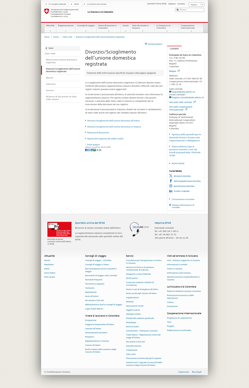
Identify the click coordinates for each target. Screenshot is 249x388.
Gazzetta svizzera (133, 346)
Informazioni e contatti (177, 264)
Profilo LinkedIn (182, 191)
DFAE (76, 4)
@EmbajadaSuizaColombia (187, 181)
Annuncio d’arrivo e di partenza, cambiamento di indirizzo (140, 268)
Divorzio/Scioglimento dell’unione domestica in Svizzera (114, 127)
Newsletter (49, 264)
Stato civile (67, 37)
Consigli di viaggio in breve (97, 264)
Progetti (170, 326)
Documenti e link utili (94, 300)
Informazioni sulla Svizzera (179, 273)
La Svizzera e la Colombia (163, 26)
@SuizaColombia (182, 176)
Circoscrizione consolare (183, 199)
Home (46, 37)
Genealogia (131, 322)
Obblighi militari (133, 314)
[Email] (100, 150)
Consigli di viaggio (86, 25)
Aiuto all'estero (92, 296)
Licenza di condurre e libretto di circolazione (140, 283)
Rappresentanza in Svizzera (97, 341)
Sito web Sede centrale (181, 102)
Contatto (173, 48)
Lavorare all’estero (93, 329)
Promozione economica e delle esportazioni (180, 296)
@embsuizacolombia (183, 186)
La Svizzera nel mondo (96, 4)
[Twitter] (89, 150)
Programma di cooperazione (179, 318)
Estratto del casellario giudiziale (140, 318)
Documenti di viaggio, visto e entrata (101, 276)
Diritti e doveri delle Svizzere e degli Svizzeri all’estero (100, 350)
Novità (47, 260)
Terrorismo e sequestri (94, 284)
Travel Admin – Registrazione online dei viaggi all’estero (143, 336)
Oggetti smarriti (133, 310)
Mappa (173, 71)
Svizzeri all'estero (92, 345)
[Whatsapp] (97, 150)
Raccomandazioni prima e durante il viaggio (101, 270)
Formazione (172, 306)
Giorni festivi (178, 163)
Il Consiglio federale (57, 4)
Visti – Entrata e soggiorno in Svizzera (183, 260)
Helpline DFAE (163, 222)
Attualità (50, 25)
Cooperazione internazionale (188, 26)
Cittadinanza (131, 350)
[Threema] (94, 150)
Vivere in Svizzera (174, 269)
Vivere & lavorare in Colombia (107, 26)
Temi (169, 322)
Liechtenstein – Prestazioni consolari (142, 331)
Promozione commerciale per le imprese (143, 358)
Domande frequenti (93, 280)
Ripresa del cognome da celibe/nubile (105, 138)
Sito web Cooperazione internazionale (180, 108)
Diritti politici (132, 278)
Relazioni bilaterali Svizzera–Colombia (184, 291)
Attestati (130, 302)
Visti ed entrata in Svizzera (140, 26)
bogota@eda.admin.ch (183, 91)
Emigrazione (90, 320)
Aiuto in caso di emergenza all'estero (142, 289)
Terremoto (89, 288)
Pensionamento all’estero (96, 333)
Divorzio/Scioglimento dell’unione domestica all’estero (113, 120)
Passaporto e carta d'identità (138, 274)
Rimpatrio (89, 337)
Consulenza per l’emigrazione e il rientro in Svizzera (144, 261)
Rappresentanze (66, 25)
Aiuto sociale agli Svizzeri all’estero (141, 293)
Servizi (126, 25)
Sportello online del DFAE (90, 222)
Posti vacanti (49, 277)
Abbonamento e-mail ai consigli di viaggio (103, 304)
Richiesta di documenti (98, 132)
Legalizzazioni (132, 297)
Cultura (170, 302)
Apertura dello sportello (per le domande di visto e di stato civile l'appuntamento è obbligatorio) (185, 137)
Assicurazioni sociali (135, 306)
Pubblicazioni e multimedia (179, 330)
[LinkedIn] (92, 150)
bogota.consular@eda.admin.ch (188, 97)
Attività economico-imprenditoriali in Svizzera (183, 278)
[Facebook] (86, 150)
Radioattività (90, 292)
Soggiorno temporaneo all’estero (99, 324)
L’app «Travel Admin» (94, 309)
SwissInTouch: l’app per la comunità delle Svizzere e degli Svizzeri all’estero (144, 363)
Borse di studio (132, 327)
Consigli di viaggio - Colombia (98, 260)
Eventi (47, 269)
